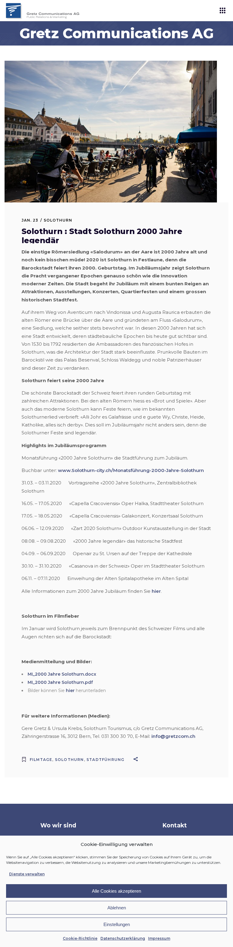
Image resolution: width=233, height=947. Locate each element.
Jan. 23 (30, 220)
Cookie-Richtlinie (80, 938)
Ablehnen (116, 907)
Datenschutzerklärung (122, 938)
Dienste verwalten (27, 874)
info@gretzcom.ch (173, 736)
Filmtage (41, 759)
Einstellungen (116, 924)
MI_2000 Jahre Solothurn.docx (62, 674)
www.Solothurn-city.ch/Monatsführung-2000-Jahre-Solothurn (131, 470)
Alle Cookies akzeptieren (116, 891)
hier (156, 591)
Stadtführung (105, 759)
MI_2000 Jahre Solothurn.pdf (60, 682)
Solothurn (58, 220)
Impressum (159, 938)
